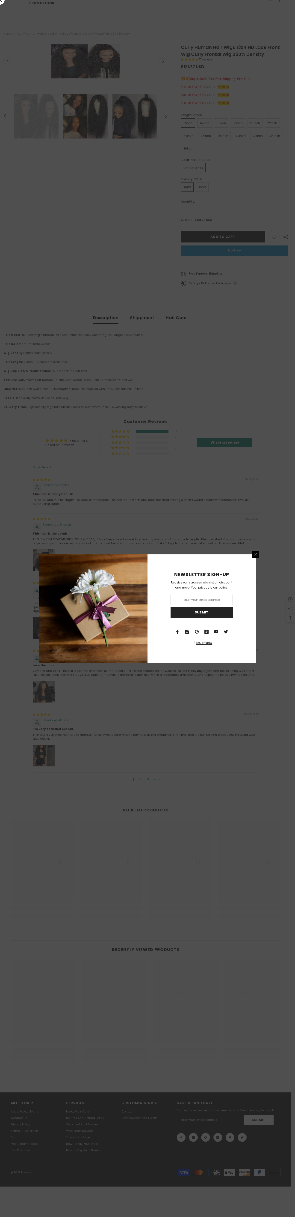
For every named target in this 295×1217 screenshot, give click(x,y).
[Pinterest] (197, 632)
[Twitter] (226, 632)
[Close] (255, 554)
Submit (202, 612)
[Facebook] (177, 632)
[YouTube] (216, 632)
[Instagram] (187, 632)
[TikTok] (206, 632)
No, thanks (204, 643)
